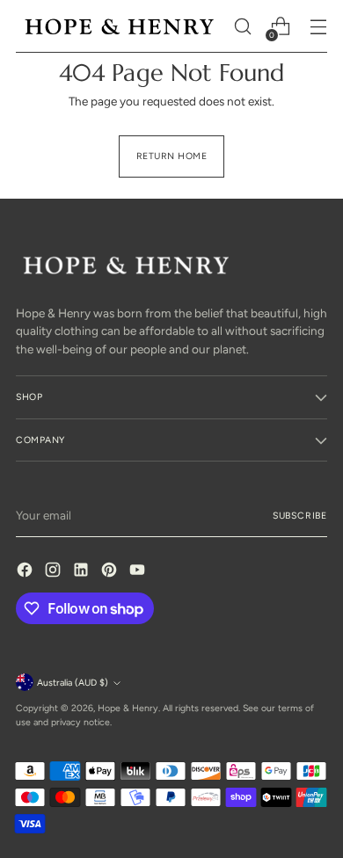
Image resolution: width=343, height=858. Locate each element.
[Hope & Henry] (119, 27)
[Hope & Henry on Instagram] (54, 572)
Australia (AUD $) (72, 682)
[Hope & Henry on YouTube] (139, 572)
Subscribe (300, 515)
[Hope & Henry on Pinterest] (110, 572)
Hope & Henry (128, 708)
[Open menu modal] (318, 27)
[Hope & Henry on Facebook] (26, 572)
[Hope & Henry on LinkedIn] (82, 572)
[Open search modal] (242, 27)
